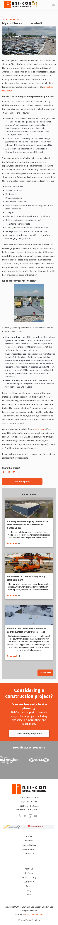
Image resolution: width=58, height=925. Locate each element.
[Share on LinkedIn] (13, 473)
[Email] (19, 473)
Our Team (28, 873)
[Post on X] (9, 473)
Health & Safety (29, 877)
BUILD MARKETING (34, 914)
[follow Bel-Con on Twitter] (19, 816)
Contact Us (29, 853)
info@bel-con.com (29, 797)
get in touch (40, 429)
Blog (29, 890)
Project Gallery (29, 845)
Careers (29, 886)
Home (29, 836)
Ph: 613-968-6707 (29, 801)
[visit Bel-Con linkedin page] (25, 816)
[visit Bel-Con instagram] (30, 816)
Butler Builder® (29, 849)
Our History (29, 881)
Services (29, 840)
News (28, 894)
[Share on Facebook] (3, 473)
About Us (29, 868)
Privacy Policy (24, 920)
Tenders (36, 920)
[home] (22, 4)
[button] (53, 5)
